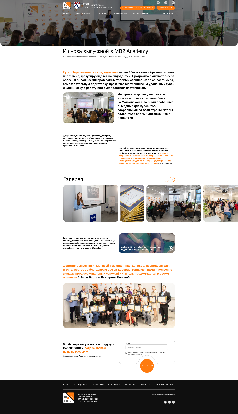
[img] (67, 5)
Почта (128, 343)
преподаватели (81, 385)
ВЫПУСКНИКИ (98, 385)
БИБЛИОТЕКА (130, 385)
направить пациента (165, 385)
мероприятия (114, 385)
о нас (66, 385)
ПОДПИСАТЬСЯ (147, 366)
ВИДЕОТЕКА (146, 385)
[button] (166, 8)
